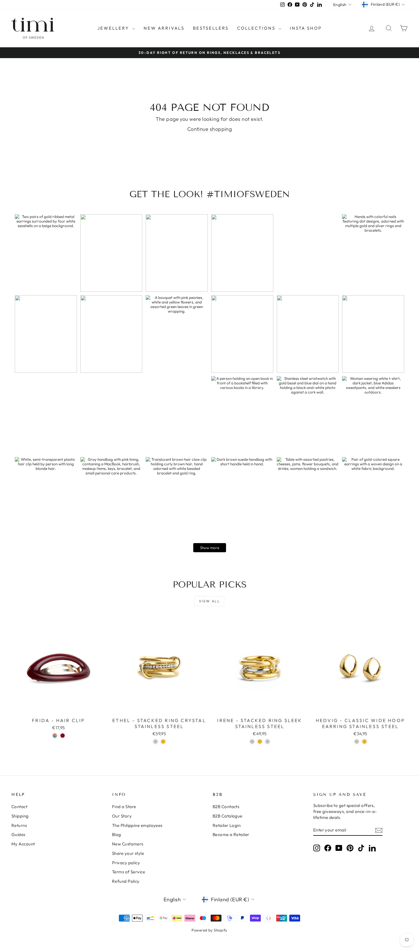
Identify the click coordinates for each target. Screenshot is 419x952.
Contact (19, 806)
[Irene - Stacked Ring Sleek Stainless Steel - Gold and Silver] (267, 741)
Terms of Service (128, 871)
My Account (23, 844)
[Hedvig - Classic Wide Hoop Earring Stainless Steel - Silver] (356, 741)
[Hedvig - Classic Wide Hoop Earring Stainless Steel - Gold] (364, 741)
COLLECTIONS (257, 28)
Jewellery (114, 28)
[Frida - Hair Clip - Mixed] (55, 735)
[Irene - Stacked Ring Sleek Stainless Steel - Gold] (260, 741)
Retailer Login (227, 825)
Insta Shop (306, 28)
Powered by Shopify (209, 930)
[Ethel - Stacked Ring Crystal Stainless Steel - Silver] (155, 741)
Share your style (128, 853)
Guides (18, 834)
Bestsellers (211, 28)
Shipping (20, 816)
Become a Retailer (231, 834)
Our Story (122, 816)
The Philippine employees (137, 825)
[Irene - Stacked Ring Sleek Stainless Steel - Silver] (252, 741)
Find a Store (124, 806)
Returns (19, 825)
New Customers (127, 844)
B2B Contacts (226, 806)
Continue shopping (209, 129)
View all (209, 601)
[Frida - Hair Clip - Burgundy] (62, 735)
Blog (116, 834)
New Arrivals (164, 28)
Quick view (58, 708)
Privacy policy (126, 862)
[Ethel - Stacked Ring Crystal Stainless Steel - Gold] (163, 741)
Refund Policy (126, 881)
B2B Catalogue (228, 816)
